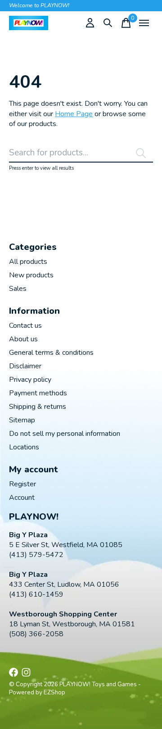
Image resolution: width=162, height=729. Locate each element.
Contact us (25, 326)
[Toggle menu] (144, 23)
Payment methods (38, 393)
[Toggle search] (108, 23)
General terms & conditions (51, 353)
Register (22, 484)
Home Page (74, 114)
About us (23, 339)
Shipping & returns (37, 407)
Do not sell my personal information (64, 434)
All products (28, 262)
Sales (18, 289)
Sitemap (22, 420)
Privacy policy (30, 380)
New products (31, 275)
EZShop (54, 692)
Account (22, 498)
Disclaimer (25, 366)
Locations (24, 447)
